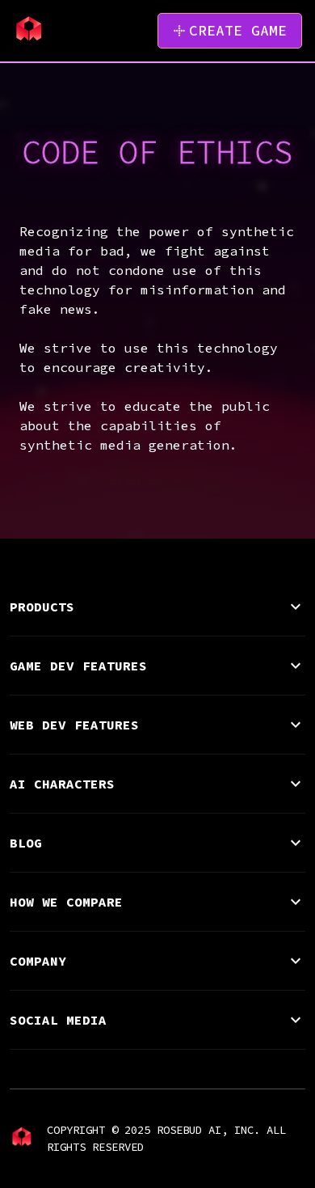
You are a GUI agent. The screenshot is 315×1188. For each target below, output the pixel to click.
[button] (158, 606)
